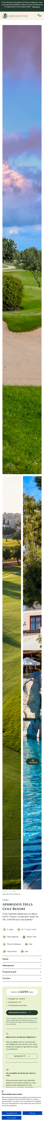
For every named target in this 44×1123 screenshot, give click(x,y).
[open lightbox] (22, 249)
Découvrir (36, 7)
